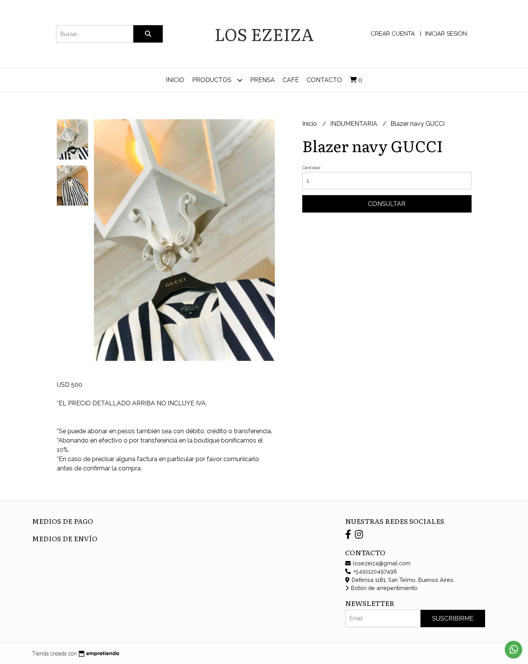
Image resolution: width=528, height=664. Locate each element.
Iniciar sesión (446, 33)
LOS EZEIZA (264, 33)
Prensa (262, 80)
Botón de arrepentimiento (383, 588)
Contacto (324, 80)
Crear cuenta (393, 33)
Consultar (386, 204)
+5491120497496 (374, 571)
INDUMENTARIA (354, 123)
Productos (212, 80)
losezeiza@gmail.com (380, 563)
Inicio (175, 80)
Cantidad (311, 167)
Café (291, 80)
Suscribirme (452, 618)
